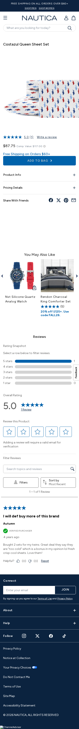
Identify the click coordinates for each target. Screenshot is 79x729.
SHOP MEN (30, 8)
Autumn (9, 523)
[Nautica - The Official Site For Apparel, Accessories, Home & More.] (39, 18)
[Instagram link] (24, 636)
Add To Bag (38, 160)
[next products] (75, 276)
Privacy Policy (64, 598)
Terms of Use (44, 598)
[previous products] (3, 276)
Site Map (9, 696)
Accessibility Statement (19, 705)
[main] (39, 302)
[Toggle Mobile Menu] (5, 18)
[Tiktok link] (64, 636)
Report (45, 561)
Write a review (47, 137)
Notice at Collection (16, 658)
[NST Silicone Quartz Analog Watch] (21, 275)
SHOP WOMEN (46, 8)
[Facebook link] (51, 636)
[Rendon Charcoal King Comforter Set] (57, 275)
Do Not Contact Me (16, 677)
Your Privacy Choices (17, 667)
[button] (9, 432)
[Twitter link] (37, 636)
